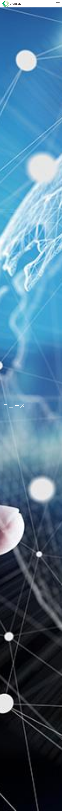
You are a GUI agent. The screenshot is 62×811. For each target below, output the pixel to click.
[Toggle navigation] (58, 4)
